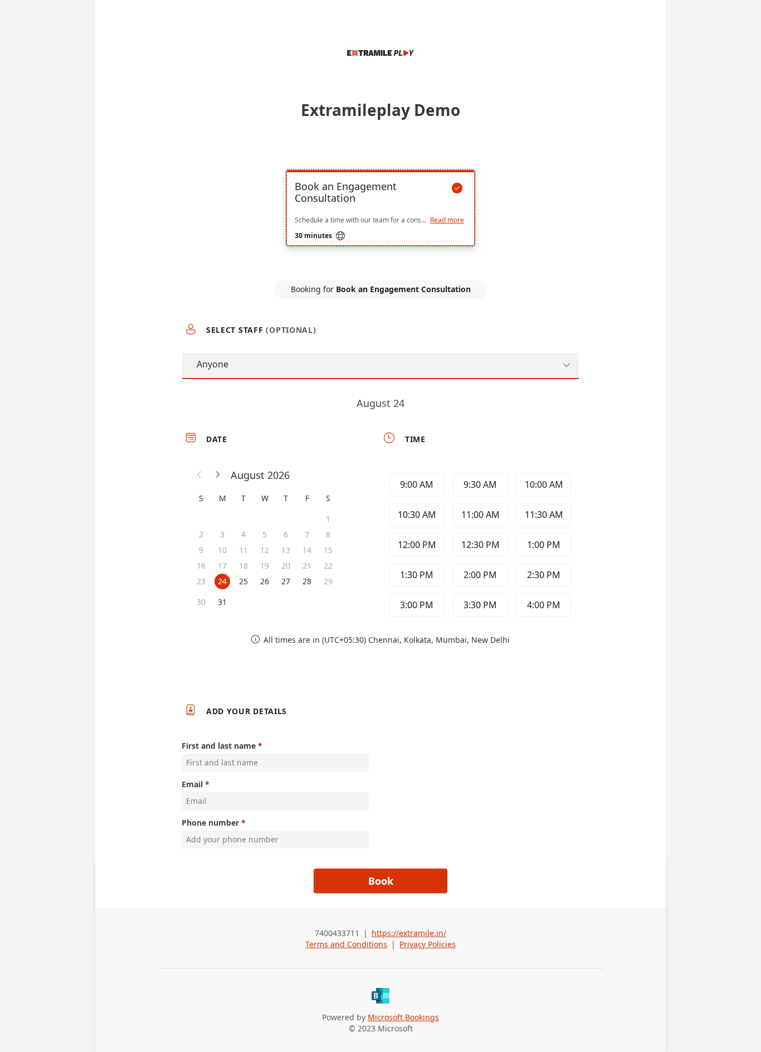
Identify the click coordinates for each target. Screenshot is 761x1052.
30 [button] (201, 602)
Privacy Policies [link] (427, 944)
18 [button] (243, 565)
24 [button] (222, 581)
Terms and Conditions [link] (346, 944)
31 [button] (222, 602)
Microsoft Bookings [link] (403, 1017)
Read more (447, 220)
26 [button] (264, 581)
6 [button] (286, 534)
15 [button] (328, 550)
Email (192, 784)
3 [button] (222, 534)
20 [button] (285, 565)
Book (380, 881)
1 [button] (328, 518)
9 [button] (201, 550)
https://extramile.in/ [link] (409, 933)
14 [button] (307, 550)
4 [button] (243, 534)
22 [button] (328, 565)
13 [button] (285, 550)
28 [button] (307, 581)
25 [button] (243, 581)
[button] (199, 475)
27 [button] (285, 581)
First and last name (219, 745)
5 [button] (264, 534)
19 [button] (264, 565)
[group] (479, 544)
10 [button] (222, 550)
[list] (380, 218)
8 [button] (328, 534)
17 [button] (222, 565)
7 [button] (307, 534)
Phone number (210, 822)
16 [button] (201, 565)
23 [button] (201, 581)
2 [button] (201, 534)
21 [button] (307, 565)
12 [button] (264, 550)
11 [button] (243, 550)
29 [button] (328, 581)
